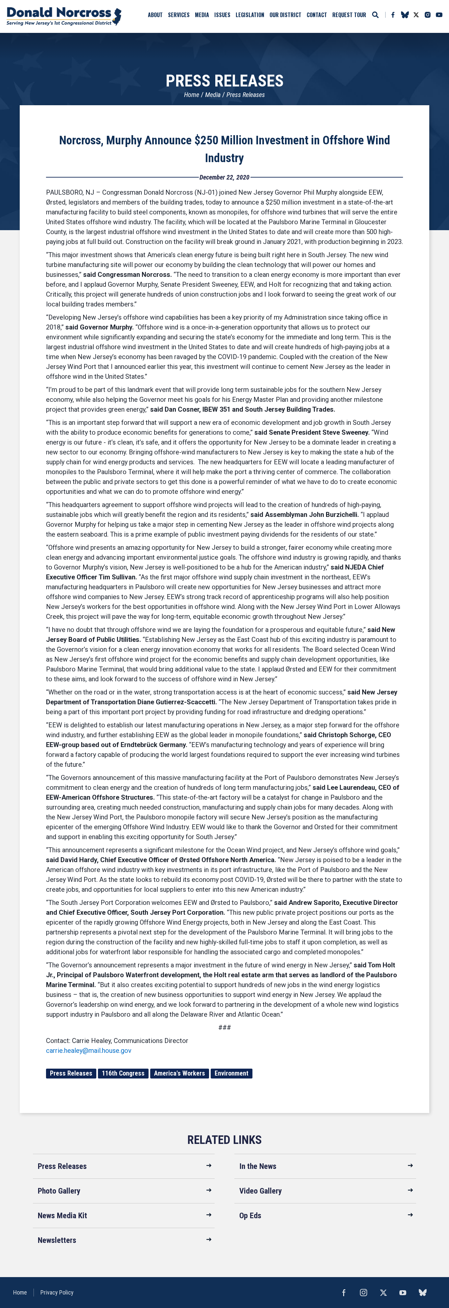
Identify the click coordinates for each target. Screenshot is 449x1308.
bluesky (404, 15)
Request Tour (349, 15)
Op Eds (250, 1215)
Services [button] (179, 15)
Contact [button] (317, 15)
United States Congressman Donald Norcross (64, 16)
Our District (285, 15)
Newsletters (57, 1240)
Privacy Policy (57, 1292)
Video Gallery (260, 1191)
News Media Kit (62, 1215)
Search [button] (375, 15)
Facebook (392, 15)
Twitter (416, 15)
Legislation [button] (250, 15)
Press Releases (245, 95)
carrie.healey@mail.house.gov (88, 1050)
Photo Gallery (59, 1191)
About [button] (155, 15)
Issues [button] (222, 15)
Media (213, 95)
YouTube (439, 15)
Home (191, 95)
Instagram (427, 15)
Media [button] (202, 15)
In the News (257, 1166)
